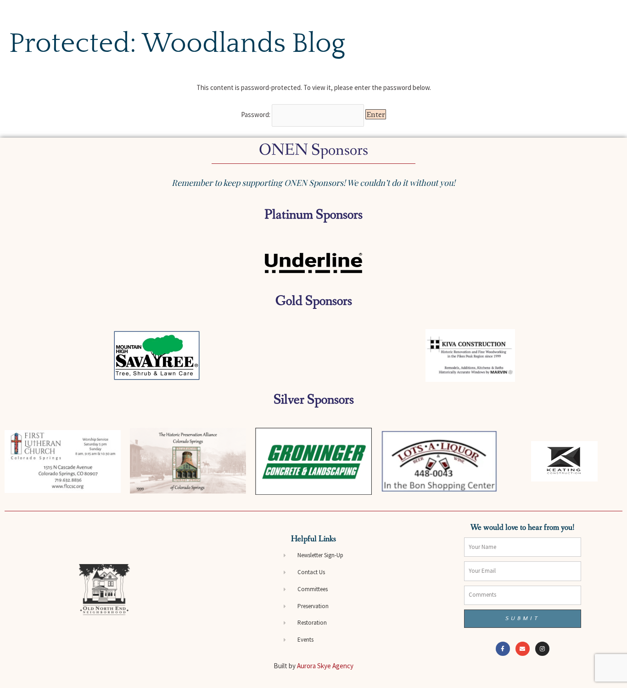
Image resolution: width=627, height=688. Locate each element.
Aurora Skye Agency (325, 665)
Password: (256, 114)
